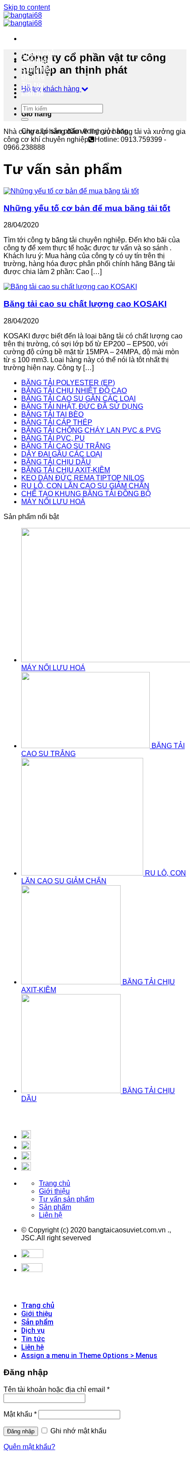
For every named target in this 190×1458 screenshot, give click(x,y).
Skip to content (27, 7)
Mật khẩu (20, 1414)
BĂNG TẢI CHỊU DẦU (56, 462)
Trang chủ (37, 53)
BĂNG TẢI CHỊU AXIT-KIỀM (65, 470)
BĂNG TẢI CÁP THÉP (56, 422)
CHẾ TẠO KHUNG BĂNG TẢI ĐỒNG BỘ (86, 493)
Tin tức (33, 85)
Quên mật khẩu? (29, 1447)
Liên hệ (32, 93)
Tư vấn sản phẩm (66, 1199)
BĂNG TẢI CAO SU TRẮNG (65, 446)
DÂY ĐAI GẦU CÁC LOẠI (61, 454)
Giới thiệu (36, 61)
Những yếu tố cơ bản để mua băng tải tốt (87, 208)
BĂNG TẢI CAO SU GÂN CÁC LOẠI (78, 398)
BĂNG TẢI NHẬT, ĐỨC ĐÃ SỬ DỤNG (82, 406)
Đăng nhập (20, 1431)
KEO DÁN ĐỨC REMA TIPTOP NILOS (82, 478)
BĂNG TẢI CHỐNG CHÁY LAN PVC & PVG (91, 430)
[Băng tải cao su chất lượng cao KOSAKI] (70, 286)
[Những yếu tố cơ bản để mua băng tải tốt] (71, 191)
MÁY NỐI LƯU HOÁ (53, 501)
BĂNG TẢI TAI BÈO (52, 414)
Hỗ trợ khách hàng (51, 89)
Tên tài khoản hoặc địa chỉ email (57, 1389)
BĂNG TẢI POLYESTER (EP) (68, 382)
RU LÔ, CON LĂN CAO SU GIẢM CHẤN (85, 486)
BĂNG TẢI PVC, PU (53, 438)
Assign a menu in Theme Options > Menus (89, 1355)
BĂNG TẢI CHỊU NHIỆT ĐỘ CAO (74, 390)
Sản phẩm (37, 69)
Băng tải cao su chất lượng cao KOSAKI (85, 303)
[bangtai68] (23, 19)
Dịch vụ (33, 77)
